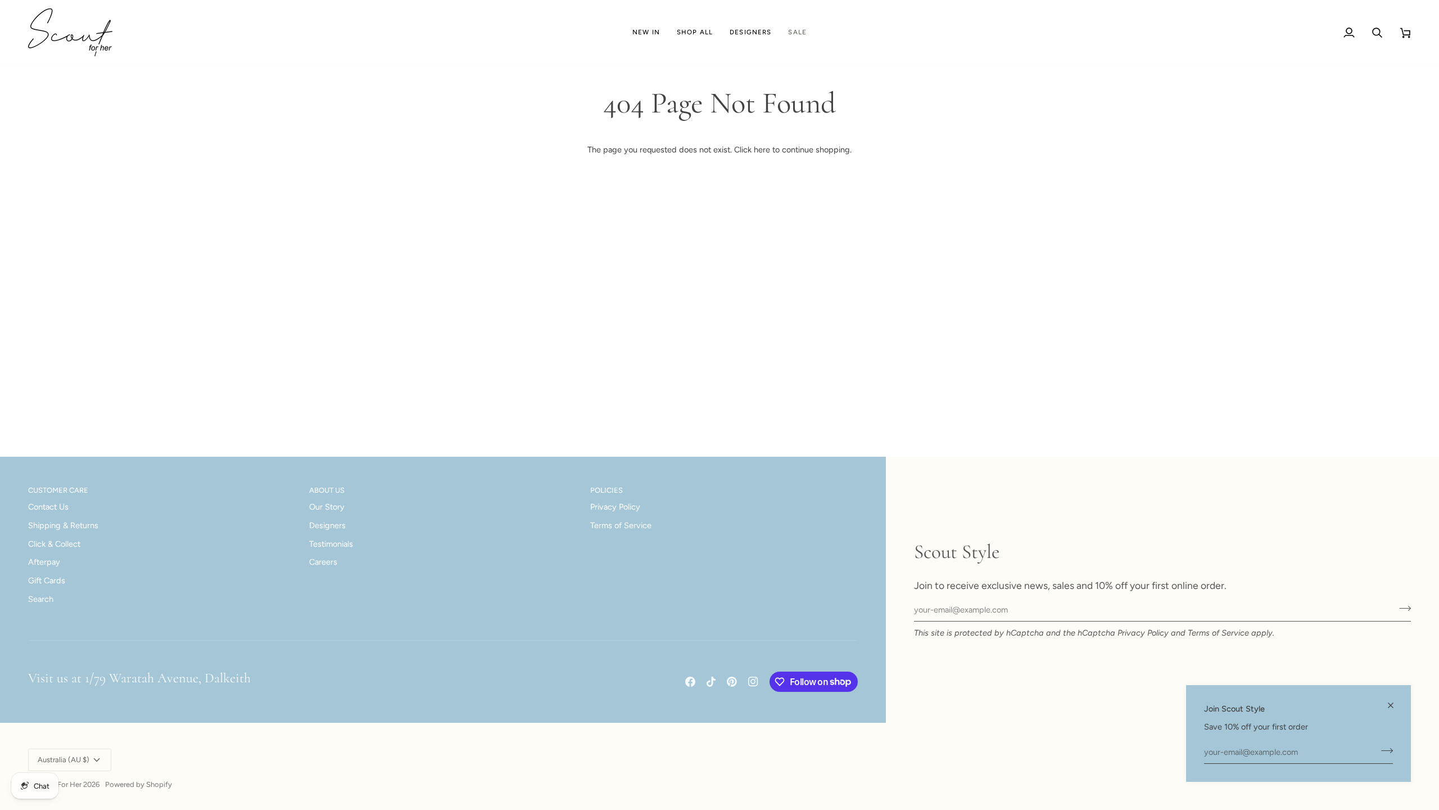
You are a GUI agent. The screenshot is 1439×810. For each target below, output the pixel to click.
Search (40, 599)
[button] (694, 32)
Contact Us (48, 507)
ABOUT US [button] (327, 490)
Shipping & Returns (63, 525)
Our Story (327, 507)
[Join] (1383, 750)
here (762, 150)
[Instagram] (753, 682)
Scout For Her (59, 784)
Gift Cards (46, 580)
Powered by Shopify (138, 784)
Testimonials (331, 544)
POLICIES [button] (606, 490)
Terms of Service (1218, 633)
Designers (327, 525)
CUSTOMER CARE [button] (58, 490)
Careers (323, 562)
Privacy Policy (1143, 633)
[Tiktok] (711, 682)
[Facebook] (690, 682)
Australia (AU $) (63, 759)
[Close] (1395, 705)
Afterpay (44, 562)
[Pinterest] (732, 682)
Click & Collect (54, 544)
